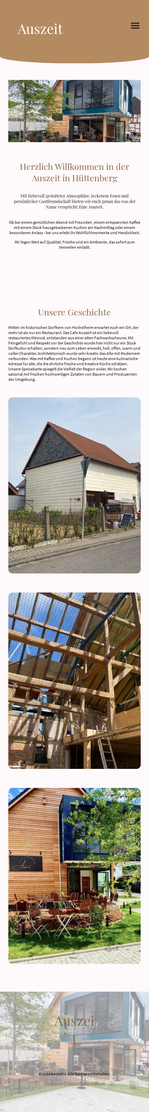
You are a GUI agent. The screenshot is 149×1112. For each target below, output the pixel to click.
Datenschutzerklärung (85, 1083)
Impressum (54, 1083)
